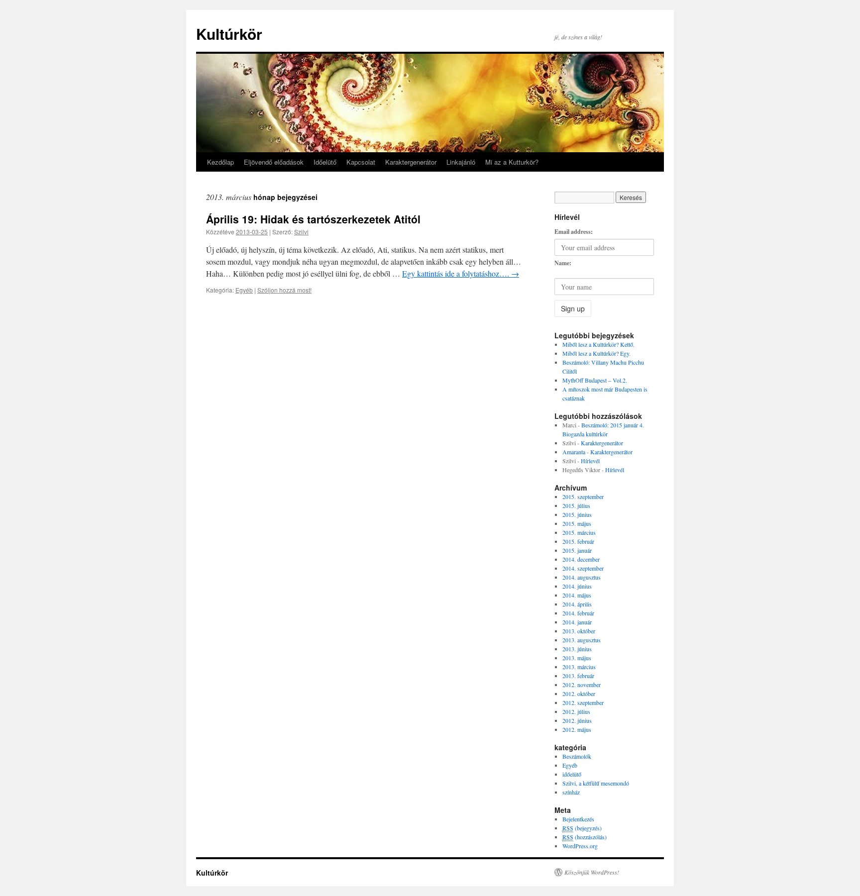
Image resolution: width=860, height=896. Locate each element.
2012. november (581, 685)
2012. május (576, 729)
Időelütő (325, 162)
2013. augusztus (581, 640)
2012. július (576, 711)
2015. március (579, 532)
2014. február (578, 613)
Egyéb (244, 290)
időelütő (571, 774)
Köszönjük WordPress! (591, 872)
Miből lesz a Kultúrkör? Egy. (596, 353)
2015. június (577, 514)
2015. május (576, 523)
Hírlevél (590, 461)
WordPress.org (580, 846)
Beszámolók (576, 756)
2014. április (577, 604)
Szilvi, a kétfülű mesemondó (595, 783)
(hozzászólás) (584, 837)
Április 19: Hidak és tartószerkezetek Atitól (313, 218)
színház (571, 792)
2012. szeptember (583, 702)
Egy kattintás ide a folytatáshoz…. (460, 273)
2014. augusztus (581, 577)
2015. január (577, 550)
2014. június (577, 586)
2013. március (579, 667)
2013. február (578, 676)
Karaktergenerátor (410, 162)
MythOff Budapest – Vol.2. (594, 380)
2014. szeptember (583, 568)
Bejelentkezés (578, 819)
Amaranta (573, 452)
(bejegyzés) (582, 828)
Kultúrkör (229, 33)
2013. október (578, 631)
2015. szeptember (583, 496)
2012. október (578, 693)
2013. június (577, 649)
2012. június (577, 720)
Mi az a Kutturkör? (511, 162)
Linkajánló (460, 162)
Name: (562, 263)
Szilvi (301, 231)
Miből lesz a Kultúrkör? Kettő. (598, 344)
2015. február (578, 541)
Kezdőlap (220, 162)
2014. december (581, 559)
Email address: (573, 231)
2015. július (576, 505)
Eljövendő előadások (274, 162)
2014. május (576, 595)
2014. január (577, 622)
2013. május (576, 658)
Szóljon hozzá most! (284, 290)
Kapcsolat (360, 162)
